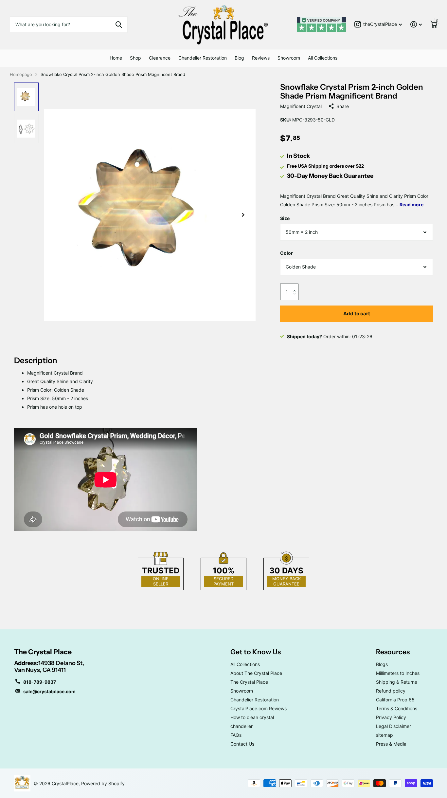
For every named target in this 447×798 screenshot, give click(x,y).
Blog (239, 58)
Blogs (382, 664)
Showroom (288, 58)
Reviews (261, 58)
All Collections (322, 58)
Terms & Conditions (396, 708)
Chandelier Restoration (202, 58)
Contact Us (242, 744)
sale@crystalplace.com (49, 691)
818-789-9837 (39, 682)
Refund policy (390, 691)
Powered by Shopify (103, 783)
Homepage (21, 74)
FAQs (235, 735)
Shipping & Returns (396, 682)
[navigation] (26, 97)
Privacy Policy (391, 717)
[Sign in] (416, 24)
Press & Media (391, 744)
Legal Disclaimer (393, 726)
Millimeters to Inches (398, 673)
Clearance (159, 58)
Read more (411, 204)
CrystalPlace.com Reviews (258, 708)
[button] (296, 286)
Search (119, 24)
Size (285, 218)
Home (116, 58)
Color (286, 253)
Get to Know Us (255, 652)
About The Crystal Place (256, 673)
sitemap (384, 735)
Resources (393, 652)
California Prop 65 (395, 699)
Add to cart (356, 313)
